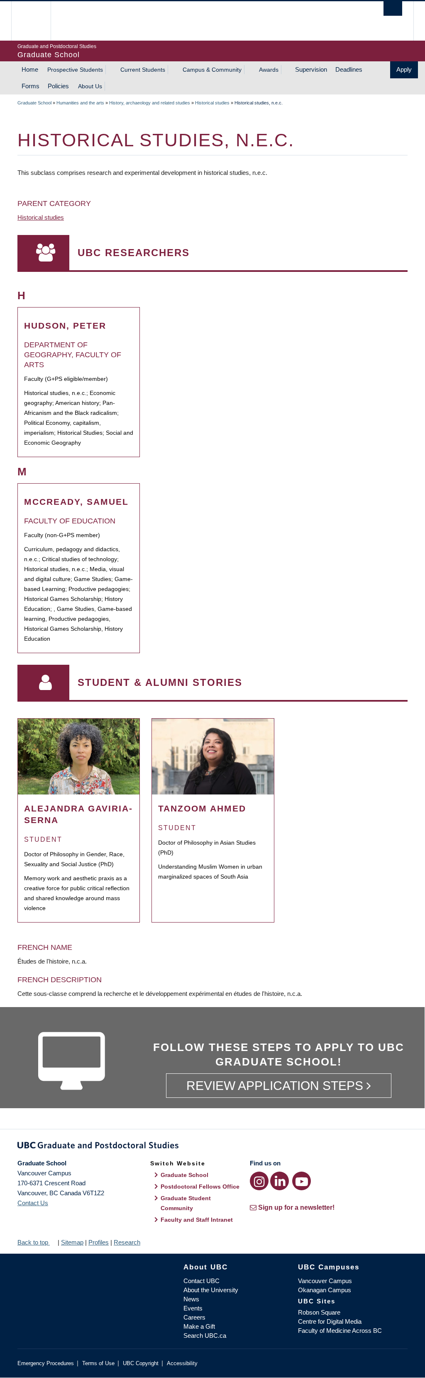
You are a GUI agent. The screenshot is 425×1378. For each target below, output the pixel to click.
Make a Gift (199, 1326)
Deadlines (348, 69)
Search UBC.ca (204, 1335)
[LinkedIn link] (279, 1181)
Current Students (142, 69)
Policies (58, 86)
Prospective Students (75, 69)
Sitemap (72, 1242)
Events (193, 1308)
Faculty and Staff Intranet (197, 1219)
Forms (30, 86)
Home (30, 69)
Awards (268, 69)
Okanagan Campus (324, 1289)
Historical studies (212, 102)
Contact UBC (201, 1280)
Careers (194, 1317)
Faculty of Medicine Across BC (340, 1330)
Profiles (98, 1242)
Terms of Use (98, 1363)
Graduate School (34, 102)
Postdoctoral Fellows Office (200, 1186)
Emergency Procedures (45, 1363)
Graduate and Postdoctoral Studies (212, 1147)
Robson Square (319, 1312)
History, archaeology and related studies (149, 102)
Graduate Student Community (186, 1203)
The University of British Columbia (37, 21)
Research (127, 1242)
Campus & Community (212, 69)
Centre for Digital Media (329, 1321)
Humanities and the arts (80, 102)
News (191, 1299)
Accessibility (182, 1363)
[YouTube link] (301, 1181)
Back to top (33, 1242)
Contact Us (32, 1202)
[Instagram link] (259, 1181)
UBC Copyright (141, 1363)
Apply (404, 69)
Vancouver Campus (325, 1280)
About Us (90, 86)
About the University (210, 1289)
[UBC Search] (392, 8)
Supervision (311, 69)
